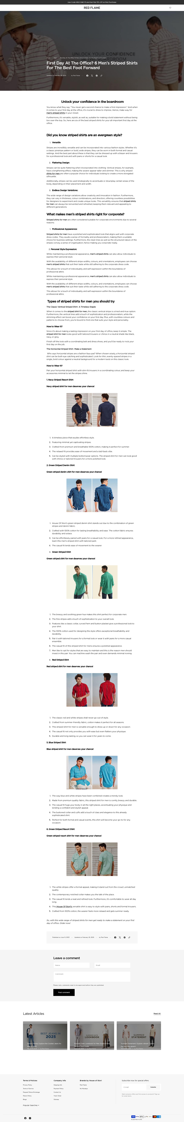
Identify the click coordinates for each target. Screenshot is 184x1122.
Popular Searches (30, 1105)
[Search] (165, 7)
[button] (174, 7)
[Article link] (45, 1035)
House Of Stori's (64, 907)
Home (48, 58)
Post (55, 58)
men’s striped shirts (56, 113)
